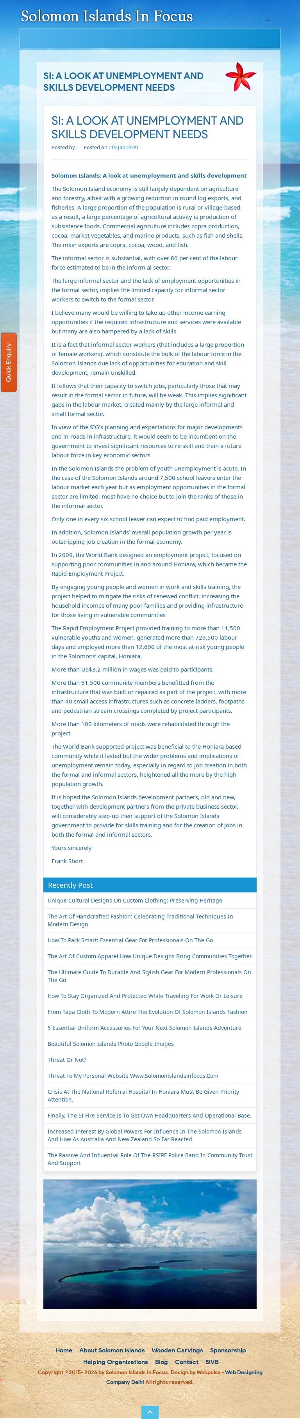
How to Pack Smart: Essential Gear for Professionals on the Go (130, 940)
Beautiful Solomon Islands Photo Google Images (111, 1043)
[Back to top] (150, 1412)
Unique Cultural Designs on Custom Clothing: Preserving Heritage (135, 900)
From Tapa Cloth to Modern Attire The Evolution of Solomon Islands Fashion (148, 1011)
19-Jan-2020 (124, 147)
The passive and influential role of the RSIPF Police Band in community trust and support (150, 1159)
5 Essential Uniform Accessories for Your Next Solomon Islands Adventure (144, 1027)
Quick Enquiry (8, 362)
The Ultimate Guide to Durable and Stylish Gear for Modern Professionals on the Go (149, 976)
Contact (185, 1362)
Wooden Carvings (176, 1350)
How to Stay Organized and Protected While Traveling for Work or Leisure (145, 995)
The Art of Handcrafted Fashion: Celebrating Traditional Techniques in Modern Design (140, 920)
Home (63, 1350)
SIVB (211, 1362)
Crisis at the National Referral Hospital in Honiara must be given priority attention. (143, 1095)
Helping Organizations (115, 1362)
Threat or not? (67, 1059)
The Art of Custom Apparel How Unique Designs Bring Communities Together (150, 956)
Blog (161, 1362)
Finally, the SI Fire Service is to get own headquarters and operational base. (150, 1115)
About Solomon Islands (111, 1350)
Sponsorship (227, 1350)
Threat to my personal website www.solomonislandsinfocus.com (133, 1075)
